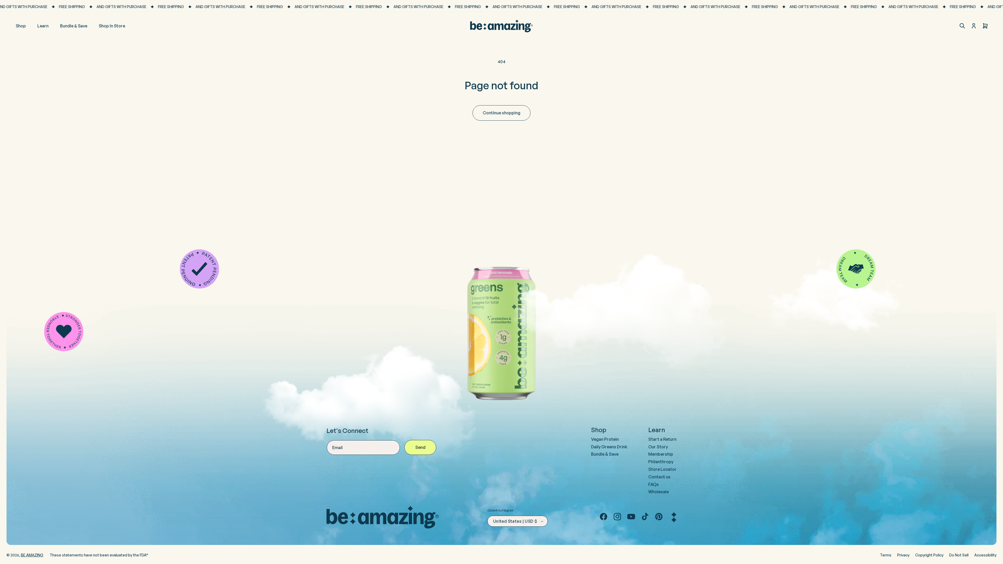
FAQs (653, 484)
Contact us (659, 476)
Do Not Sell (959, 555)
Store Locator (662, 469)
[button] (962, 26)
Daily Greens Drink (609, 446)
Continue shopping (501, 112)
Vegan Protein (605, 439)
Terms (885, 555)
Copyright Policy (929, 555)
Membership (660, 454)
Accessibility (985, 555)
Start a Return (662, 439)
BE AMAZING (32, 555)
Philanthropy (660, 461)
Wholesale (658, 491)
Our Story (658, 446)
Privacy (903, 555)
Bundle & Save (605, 454)
